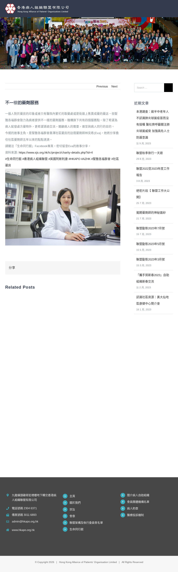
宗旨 (72, 509)
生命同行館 (76, 529)
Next (114, 86)
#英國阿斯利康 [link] (58, 158)
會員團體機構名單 (138, 501)
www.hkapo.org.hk (23, 530)
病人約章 (132, 508)
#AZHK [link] (85, 158)
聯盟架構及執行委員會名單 (86, 522)
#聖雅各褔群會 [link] (101, 158)
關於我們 (75, 502)
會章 (72, 516)
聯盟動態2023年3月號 (150, 259)
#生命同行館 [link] (13, 158)
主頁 (72, 496)
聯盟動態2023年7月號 (150, 228)
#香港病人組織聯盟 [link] (35, 158)
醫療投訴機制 (135, 515)
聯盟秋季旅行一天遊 (149, 153)
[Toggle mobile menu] (171, 7)
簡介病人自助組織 (138, 495)
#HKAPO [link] (74, 158)
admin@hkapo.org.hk (25, 521)
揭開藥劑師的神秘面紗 (151, 212)
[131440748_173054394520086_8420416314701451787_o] (62, 171)
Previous (102, 86)
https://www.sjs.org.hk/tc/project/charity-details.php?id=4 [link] (56, 152)
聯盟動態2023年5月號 (150, 243)
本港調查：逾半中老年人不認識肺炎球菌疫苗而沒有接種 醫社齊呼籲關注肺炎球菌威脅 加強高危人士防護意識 (153, 124)
